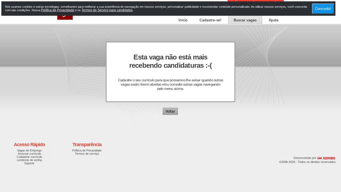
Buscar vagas (245, 20)
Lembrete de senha (29, 160)
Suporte (29, 163)
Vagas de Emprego (29, 150)
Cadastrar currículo (29, 156)
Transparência (87, 144)
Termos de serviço (87, 153)
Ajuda (273, 20)
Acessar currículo (29, 153)
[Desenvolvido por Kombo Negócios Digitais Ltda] (326, 157)
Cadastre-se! (210, 20)
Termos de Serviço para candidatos (107, 10)
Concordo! (323, 9)
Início (183, 20)
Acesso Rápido (29, 144)
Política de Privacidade (87, 150)
